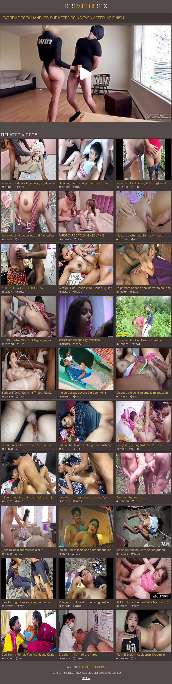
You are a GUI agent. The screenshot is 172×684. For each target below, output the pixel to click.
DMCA (86, 678)
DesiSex (86, 6)
